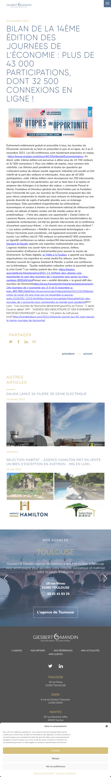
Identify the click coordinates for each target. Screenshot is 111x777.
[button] (106, 726)
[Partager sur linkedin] (26, 341)
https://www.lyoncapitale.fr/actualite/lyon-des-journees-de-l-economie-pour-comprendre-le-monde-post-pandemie (48, 300)
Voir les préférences (55, 766)
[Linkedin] (61, 666)
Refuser (55, 758)
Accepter (55, 750)
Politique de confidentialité (44, 773)
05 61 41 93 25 (58, 594)
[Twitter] (50, 666)
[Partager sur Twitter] (10, 341)
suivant (87, 353)
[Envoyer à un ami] (34, 341)
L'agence (17, 651)
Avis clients (56, 654)
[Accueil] (55, 637)
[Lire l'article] (55, 422)
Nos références (63, 651)
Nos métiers (38, 651)
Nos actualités (90, 651)
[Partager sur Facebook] (18, 341)
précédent (68, 353)
